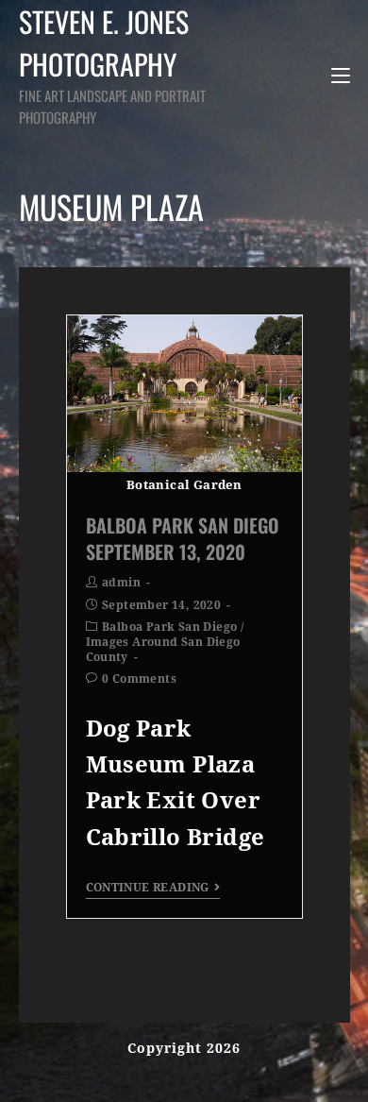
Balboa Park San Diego (169, 627)
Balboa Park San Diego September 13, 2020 (182, 538)
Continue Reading (147, 887)
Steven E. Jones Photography (112, 63)
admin (121, 582)
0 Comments (139, 679)
